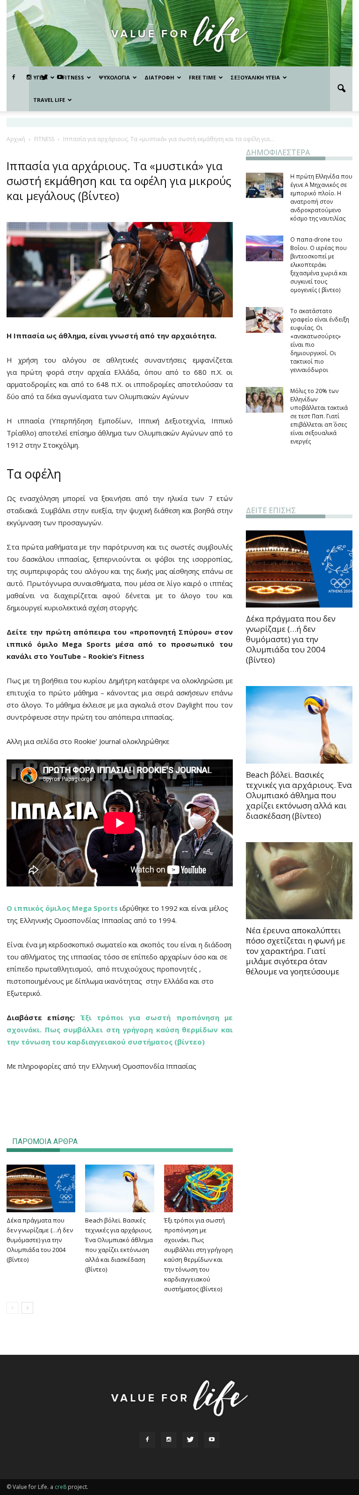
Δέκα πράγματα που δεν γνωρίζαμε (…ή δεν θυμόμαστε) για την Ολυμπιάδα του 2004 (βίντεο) (40, 1240)
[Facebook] (14, 77)
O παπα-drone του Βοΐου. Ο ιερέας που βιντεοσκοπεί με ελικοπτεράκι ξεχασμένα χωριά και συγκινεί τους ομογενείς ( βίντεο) (318, 265)
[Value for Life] (179, 34)
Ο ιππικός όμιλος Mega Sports (63, 908)
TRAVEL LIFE (49, 99)
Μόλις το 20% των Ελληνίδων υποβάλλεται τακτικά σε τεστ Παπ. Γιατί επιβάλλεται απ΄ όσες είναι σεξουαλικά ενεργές (319, 416)
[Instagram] (168, 1439)
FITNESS (73, 77)
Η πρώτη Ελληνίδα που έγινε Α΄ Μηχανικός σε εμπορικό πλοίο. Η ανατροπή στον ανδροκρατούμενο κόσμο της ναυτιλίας (321, 197)
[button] (341, 89)
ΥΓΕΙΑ (40, 77)
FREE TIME (202, 77)
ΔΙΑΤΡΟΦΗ (159, 77)
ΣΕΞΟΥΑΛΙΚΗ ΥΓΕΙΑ (255, 77)
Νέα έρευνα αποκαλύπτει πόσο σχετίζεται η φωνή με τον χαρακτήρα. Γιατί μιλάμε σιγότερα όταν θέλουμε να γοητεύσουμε (295, 951)
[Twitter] (190, 1439)
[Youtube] (211, 1439)
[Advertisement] (119, 1098)
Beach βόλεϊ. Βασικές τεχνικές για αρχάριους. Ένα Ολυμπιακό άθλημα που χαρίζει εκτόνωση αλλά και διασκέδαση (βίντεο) (299, 795)
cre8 (60, 1487)
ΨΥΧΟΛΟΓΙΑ (114, 77)
